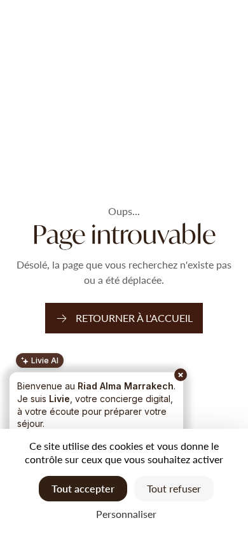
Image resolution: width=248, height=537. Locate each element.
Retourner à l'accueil (134, 318)
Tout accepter (83, 488)
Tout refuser (174, 488)
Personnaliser (126, 513)
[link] (124, 318)
